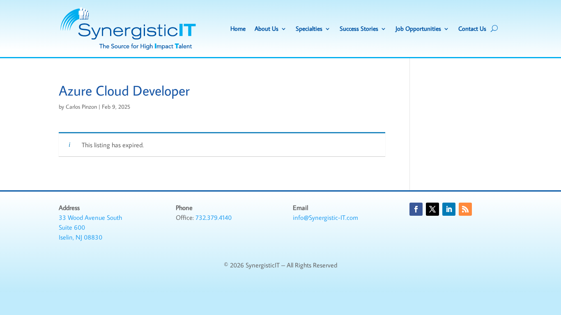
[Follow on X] (432, 209)
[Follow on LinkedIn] (448, 209)
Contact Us (472, 28)
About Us (266, 28)
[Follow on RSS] (465, 209)
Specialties (309, 28)
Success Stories (359, 28)
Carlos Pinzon (81, 106)
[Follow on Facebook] (416, 209)
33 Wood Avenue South (90, 217)
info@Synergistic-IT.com (325, 217)
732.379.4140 (213, 217)
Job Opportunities (418, 28)
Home (238, 28)
